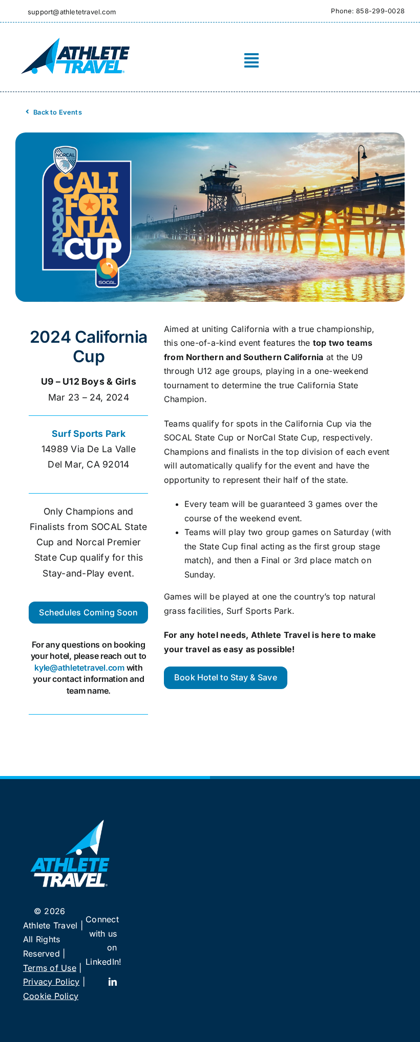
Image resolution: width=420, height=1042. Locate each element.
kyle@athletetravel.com (79, 667)
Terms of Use (49, 968)
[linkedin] (113, 982)
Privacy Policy (51, 982)
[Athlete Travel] (75, 37)
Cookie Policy (50, 996)
